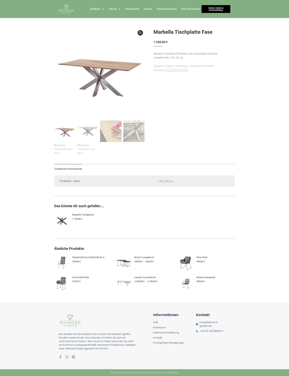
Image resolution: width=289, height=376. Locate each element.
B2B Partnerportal (190, 9)
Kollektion (95, 9)
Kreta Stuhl (201, 257)
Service (113, 9)
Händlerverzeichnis (167, 9)
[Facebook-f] (60, 357)
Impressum (159, 327)
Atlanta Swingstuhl (205, 277)
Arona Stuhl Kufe (80, 277)
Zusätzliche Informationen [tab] (68, 168)
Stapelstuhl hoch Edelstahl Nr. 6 (88, 257)
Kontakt (148, 9)
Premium (170, 70)
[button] (140, 33)
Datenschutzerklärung (166, 332)
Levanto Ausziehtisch (145, 277)
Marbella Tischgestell (83, 214)
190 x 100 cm (165, 181)
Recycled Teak (181, 70)
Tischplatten (169, 66)
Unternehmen (132, 9)
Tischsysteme (181, 66)
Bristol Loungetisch (144, 257)
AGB (155, 322)
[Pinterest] (73, 357)
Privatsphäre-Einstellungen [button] (168, 343)
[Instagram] (67, 357)
